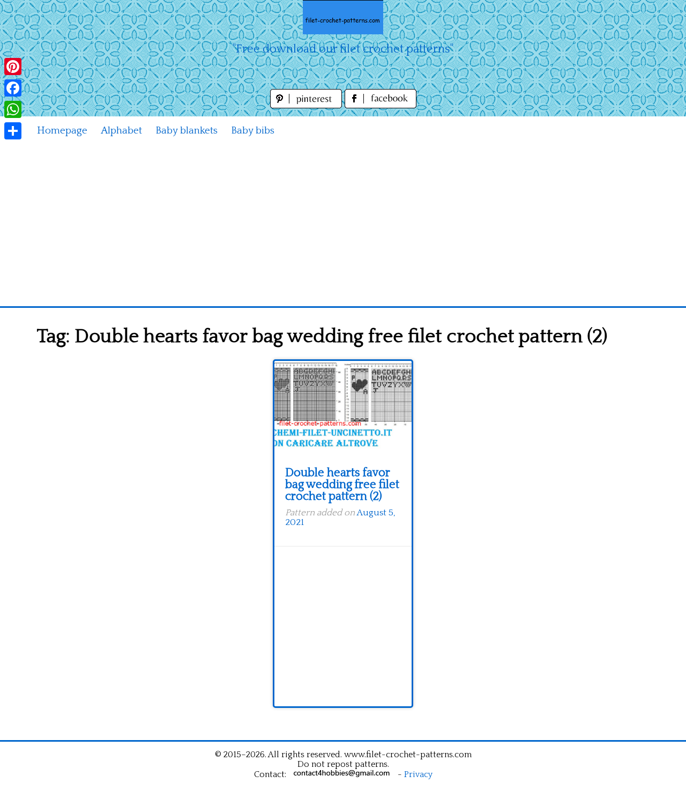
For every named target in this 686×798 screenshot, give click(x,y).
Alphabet (121, 130)
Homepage (62, 130)
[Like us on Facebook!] (380, 105)
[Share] (13, 131)
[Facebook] (13, 88)
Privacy (418, 774)
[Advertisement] (343, 226)
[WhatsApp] (13, 109)
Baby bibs (252, 130)
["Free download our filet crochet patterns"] (343, 17)
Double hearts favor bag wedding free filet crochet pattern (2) (342, 484)
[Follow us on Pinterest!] (307, 105)
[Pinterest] (13, 66)
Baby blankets (186, 130)
